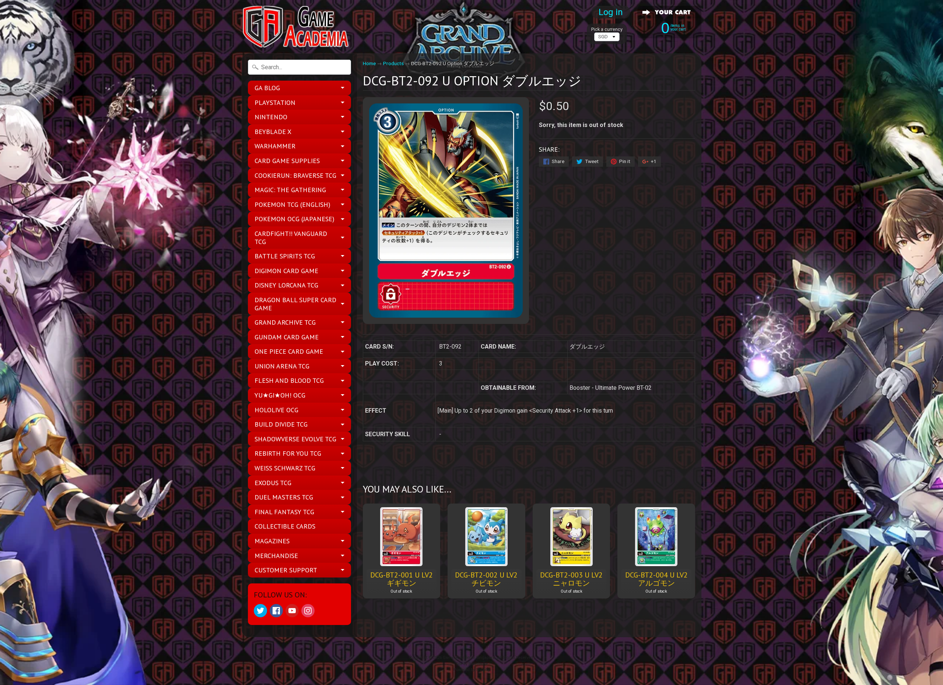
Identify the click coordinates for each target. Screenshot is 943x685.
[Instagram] (308, 610)
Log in (611, 12)
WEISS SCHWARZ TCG (285, 468)
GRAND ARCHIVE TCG (285, 322)
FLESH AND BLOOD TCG (289, 380)
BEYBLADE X (273, 131)
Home (369, 63)
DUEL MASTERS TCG (284, 497)
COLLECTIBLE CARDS (285, 526)
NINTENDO (271, 117)
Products (393, 63)
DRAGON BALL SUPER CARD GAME (295, 304)
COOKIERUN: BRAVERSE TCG (295, 175)
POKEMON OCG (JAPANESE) (294, 219)
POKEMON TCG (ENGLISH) (292, 204)
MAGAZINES (272, 541)
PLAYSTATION (275, 102)
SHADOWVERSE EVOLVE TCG (295, 439)
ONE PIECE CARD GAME (289, 351)
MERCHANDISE (276, 555)
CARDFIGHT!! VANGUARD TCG (291, 237)
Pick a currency (607, 29)
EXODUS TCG (273, 483)
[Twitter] (260, 610)
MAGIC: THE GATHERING (290, 190)
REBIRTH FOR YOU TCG (288, 453)
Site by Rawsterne (472, 663)
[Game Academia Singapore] (297, 26)
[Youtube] (292, 610)
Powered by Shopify (471, 669)
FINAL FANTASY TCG (284, 512)
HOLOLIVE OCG (276, 410)
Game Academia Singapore (469, 657)
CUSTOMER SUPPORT (286, 570)
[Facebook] (276, 610)
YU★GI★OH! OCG (280, 395)
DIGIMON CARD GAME (286, 270)
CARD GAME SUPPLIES (287, 160)
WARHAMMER (275, 146)
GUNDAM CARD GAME (287, 337)
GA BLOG (267, 88)
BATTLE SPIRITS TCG (285, 256)
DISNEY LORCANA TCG (286, 285)
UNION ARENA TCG (282, 366)
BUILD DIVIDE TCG (281, 424)
